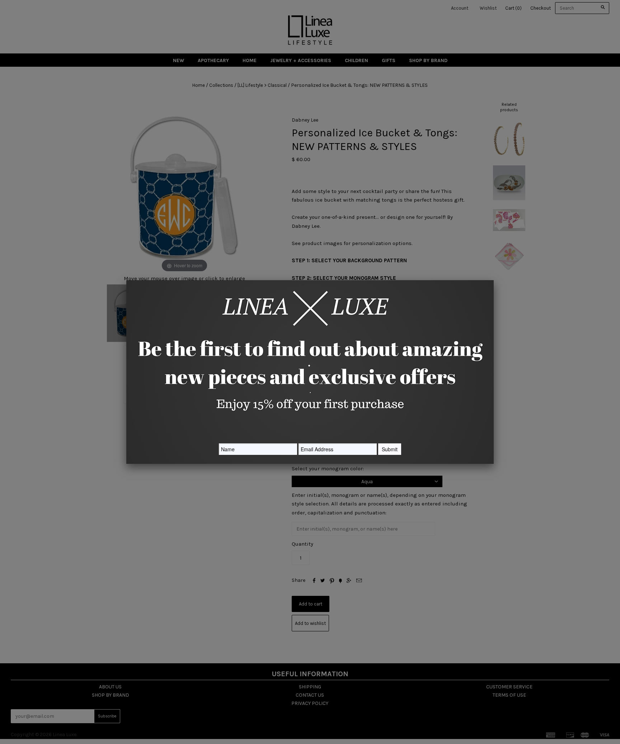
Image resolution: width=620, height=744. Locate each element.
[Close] (493, 280)
